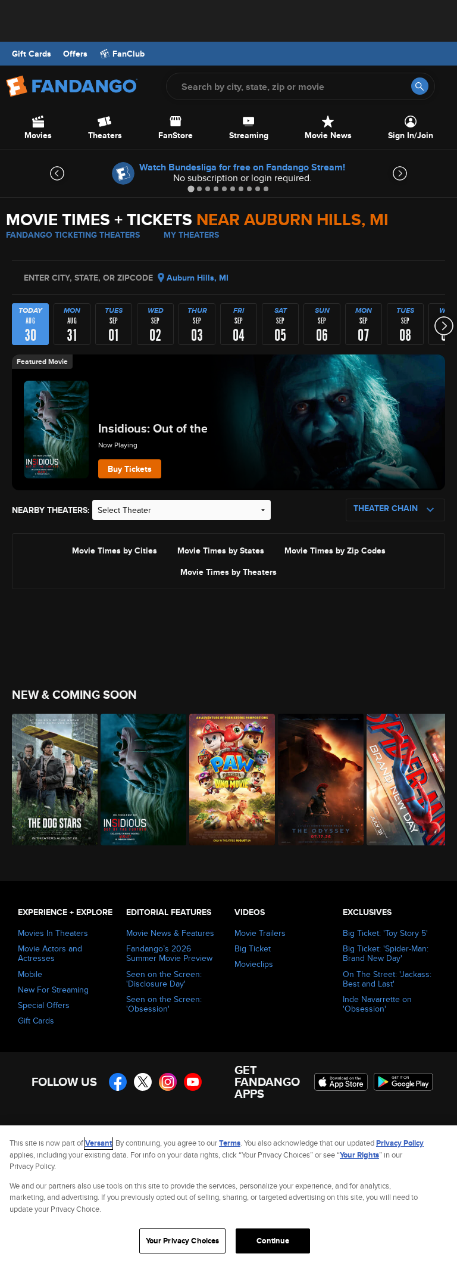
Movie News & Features (170, 933)
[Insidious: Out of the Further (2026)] (138, 779)
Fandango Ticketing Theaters (73, 235)
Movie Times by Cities (114, 550)
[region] (228, 1194)
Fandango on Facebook (118, 1082)
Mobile (30, 974)
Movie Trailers (260, 933)
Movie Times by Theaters (228, 571)
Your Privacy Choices (183, 1240)
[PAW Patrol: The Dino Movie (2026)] (227, 779)
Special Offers (44, 1005)
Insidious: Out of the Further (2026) (193, 428)
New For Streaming (53, 990)
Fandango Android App (403, 1082)
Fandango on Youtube (193, 1082)
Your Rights (359, 1155)
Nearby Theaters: (51, 510)
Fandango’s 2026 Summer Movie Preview (169, 953)
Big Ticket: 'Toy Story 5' (385, 933)
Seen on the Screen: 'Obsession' (164, 1004)
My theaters (191, 235)
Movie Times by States (220, 550)
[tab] (190, 188)
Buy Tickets (130, 469)
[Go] (419, 86)
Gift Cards (31, 53)
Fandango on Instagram (168, 1082)
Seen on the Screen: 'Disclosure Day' (164, 979)
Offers (75, 53)
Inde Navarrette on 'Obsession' (377, 1004)
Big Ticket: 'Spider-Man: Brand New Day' (385, 953)
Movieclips (253, 964)
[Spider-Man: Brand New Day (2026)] (404, 779)
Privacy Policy (400, 1143)
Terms (229, 1143)
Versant (98, 1143)
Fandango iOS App (341, 1082)
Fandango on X (143, 1082)
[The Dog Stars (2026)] (49, 779)
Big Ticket (252, 948)
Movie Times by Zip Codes (335, 550)
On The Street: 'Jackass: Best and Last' (387, 979)
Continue (272, 1240)
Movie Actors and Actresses (50, 953)
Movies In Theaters (53, 933)
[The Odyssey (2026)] (315, 779)
